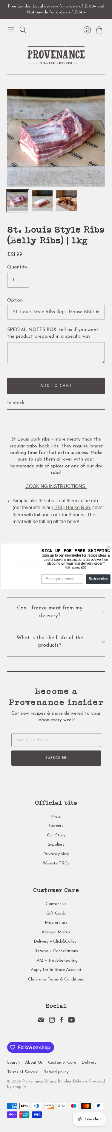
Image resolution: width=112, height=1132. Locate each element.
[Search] (23, 29)
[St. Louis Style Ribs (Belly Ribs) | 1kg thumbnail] (17, 200)
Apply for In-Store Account (56, 970)
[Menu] (11, 30)
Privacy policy (56, 854)
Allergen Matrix (56, 932)
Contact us (56, 904)
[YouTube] (71, 1021)
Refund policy (56, 1072)
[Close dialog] (107, 547)
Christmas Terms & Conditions (56, 979)
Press (56, 816)
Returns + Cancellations (56, 951)
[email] (41, 1021)
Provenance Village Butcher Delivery (54, 1081)
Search (13, 1062)
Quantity (17, 267)
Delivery (89, 1062)
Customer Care (62, 1062)
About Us (34, 1062)
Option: (15, 300)
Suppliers (56, 844)
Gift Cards (56, 913)
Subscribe (56, 758)
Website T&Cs (56, 863)
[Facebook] (61, 1021)
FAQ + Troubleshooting (56, 960)
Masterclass (56, 923)
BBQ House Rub (71, 507)
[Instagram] (52, 1021)
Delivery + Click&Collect (56, 941)
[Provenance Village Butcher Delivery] (56, 55)
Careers (56, 826)
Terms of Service (22, 1072)
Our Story (56, 835)
